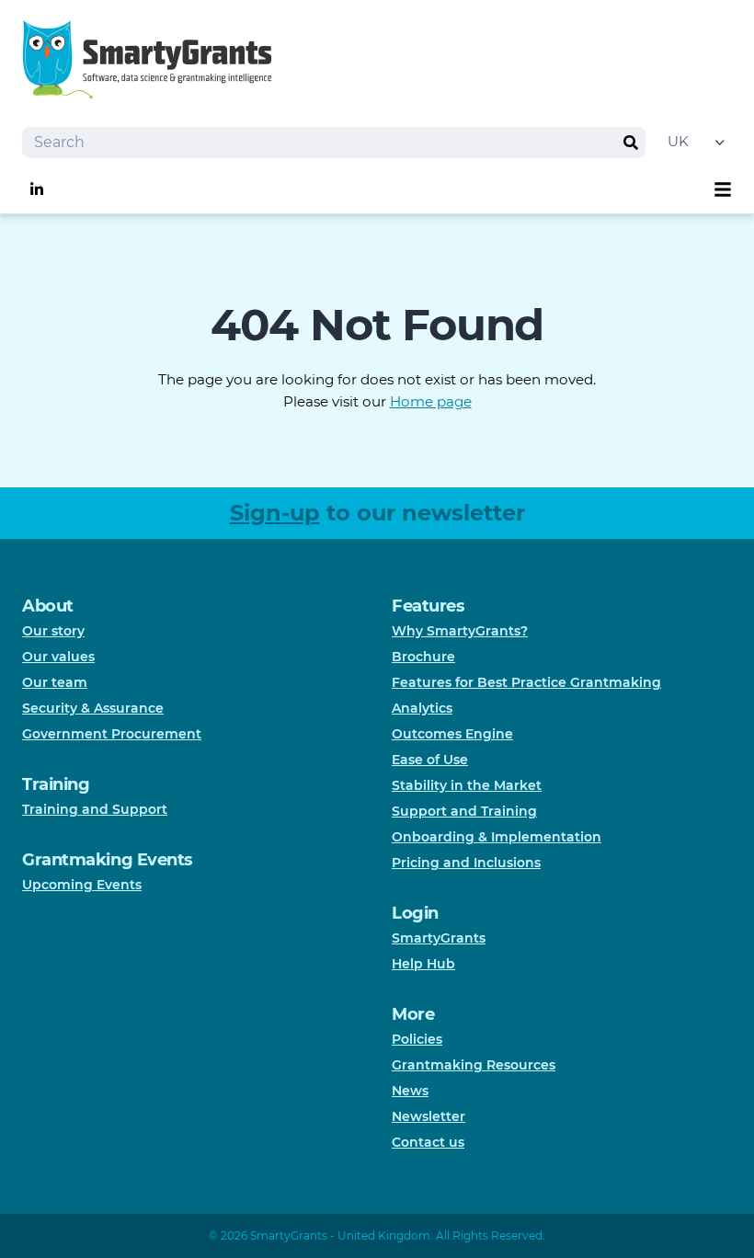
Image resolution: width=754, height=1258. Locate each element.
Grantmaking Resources (473, 1065)
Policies (417, 1039)
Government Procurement (111, 734)
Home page (431, 401)
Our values (58, 656)
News (410, 1090)
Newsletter (428, 1116)
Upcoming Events (82, 884)
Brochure (423, 656)
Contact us (428, 1142)
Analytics (422, 708)
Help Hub (423, 963)
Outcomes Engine (452, 734)
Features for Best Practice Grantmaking (526, 682)
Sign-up (275, 512)
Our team (54, 682)
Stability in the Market (467, 785)
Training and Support (94, 809)
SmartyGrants (439, 938)
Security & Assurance (93, 708)
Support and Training (464, 811)
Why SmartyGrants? (460, 631)
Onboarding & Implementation (496, 837)
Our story (53, 631)
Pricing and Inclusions (466, 862)
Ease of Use (430, 759)
